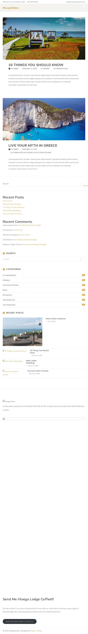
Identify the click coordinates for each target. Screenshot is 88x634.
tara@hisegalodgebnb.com (75, 2)
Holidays (30, 152)
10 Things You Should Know (35, 65)
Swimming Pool (43, 300)
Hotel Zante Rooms (42, 152)
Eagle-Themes (36, 631)
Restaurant (43, 295)
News (43, 290)
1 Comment (45, 69)
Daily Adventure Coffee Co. (20, 621)
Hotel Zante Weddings (12, 210)
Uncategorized (43, 305)
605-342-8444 (32, 2)
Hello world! (7, 201)
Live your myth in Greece (32, 145)
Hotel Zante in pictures (12, 204)
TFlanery (15, 69)
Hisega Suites (11, 8)
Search (6, 184)
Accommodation (60, 69)
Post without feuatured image (29, 225)
